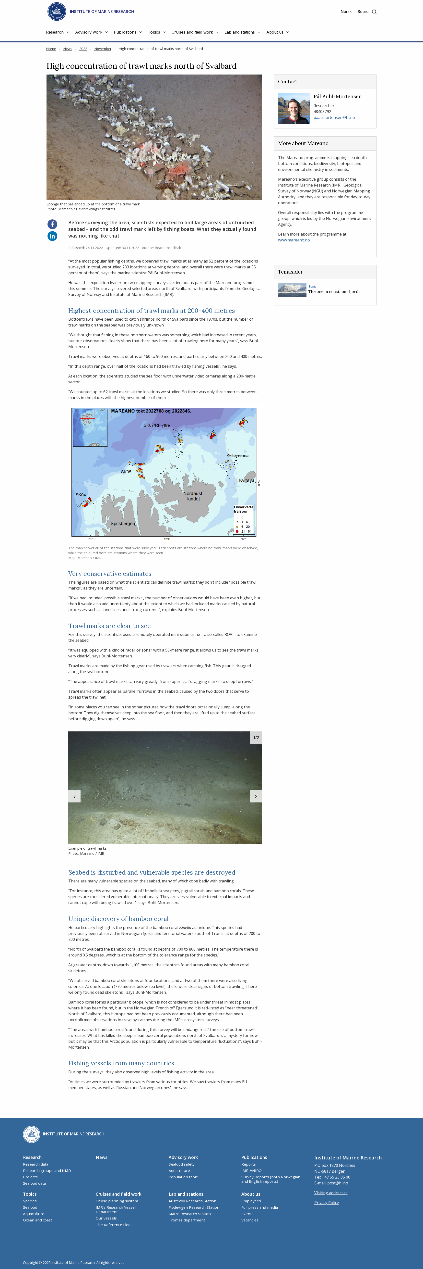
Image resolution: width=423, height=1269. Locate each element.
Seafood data (34, 1183)
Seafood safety (182, 1164)
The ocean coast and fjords (334, 291)
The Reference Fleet (114, 1224)
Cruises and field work (118, 1194)
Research (32, 1157)
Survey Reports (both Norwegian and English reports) (270, 1179)
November (102, 48)
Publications (254, 1157)
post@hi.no (337, 1183)
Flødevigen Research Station (194, 1207)
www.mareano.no (294, 240)
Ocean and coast (37, 1220)
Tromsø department (187, 1220)
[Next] (256, 796)
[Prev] (74, 796)
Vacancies (249, 1220)
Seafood (30, 1207)
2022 (83, 48)
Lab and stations (186, 1194)
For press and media (259, 1207)
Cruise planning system (117, 1200)
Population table (183, 1176)
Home (51, 48)
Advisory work (183, 1157)
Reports (248, 1164)
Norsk (346, 11)
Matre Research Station (190, 1213)
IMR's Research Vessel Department (116, 1209)
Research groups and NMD (47, 1170)
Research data (35, 1164)
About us (250, 1194)
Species (30, 1200)
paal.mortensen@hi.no (334, 117)
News (67, 48)
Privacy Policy (326, 1202)
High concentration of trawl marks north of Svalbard (160, 48)
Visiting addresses (331, 1192)
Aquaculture (179, 1170)
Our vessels (106, 1218)
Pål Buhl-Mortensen (338, 96)
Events (247, 1213)
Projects (30, 1176)
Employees (251, 1200)
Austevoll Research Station (192, 1200)
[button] (367, 12)
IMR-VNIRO (251, 1170)
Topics (30, 1194)
